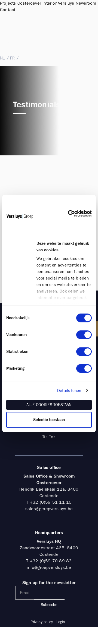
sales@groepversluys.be (22, 47)
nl (2, 58)
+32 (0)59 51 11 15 (20, 42)
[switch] (84, 334)
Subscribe (49, 605)
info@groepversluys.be (49, 567)
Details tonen (69, 390)
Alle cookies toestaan (49, 404)
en (22, 58)
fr (12, 58)
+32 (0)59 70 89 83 (51, 560)
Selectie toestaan (49, 419)
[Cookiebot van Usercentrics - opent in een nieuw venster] (68, 213)
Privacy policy (41, 622)
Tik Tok (49, 436)
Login (60, 622)
